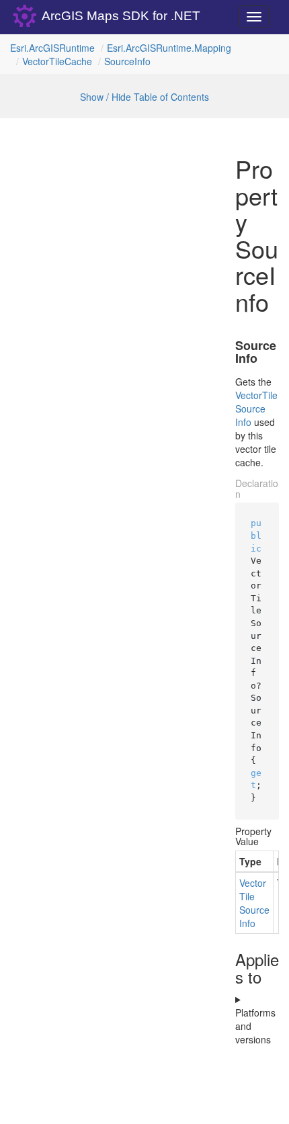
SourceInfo (127, 61)
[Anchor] (227, 346)
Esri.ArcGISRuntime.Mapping (169, 47)
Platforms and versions (255, 1026)
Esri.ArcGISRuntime (52, 47)
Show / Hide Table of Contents (144, 96)
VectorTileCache (57, 61)
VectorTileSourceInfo (256, 408)
